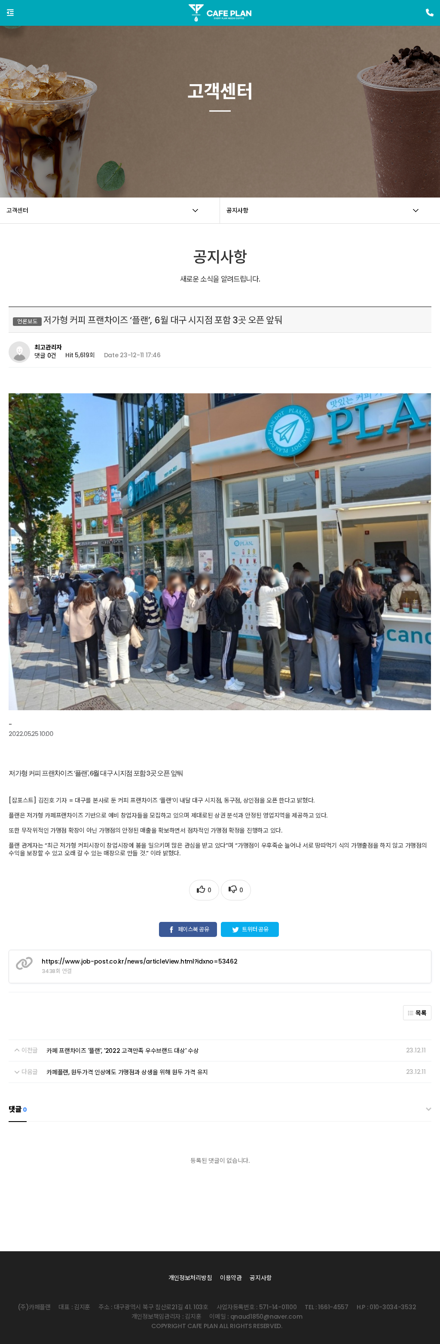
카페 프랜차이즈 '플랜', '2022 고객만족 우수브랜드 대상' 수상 (122, 1050)
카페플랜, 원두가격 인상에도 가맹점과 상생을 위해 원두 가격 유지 (127, 1072)
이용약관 (231, 1278)
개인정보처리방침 (190, 1278)
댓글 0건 (45, 355)
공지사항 (261, 1278)
